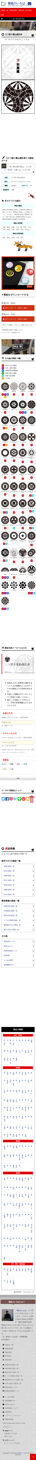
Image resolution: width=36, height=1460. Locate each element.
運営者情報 (9, 1419)
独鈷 (25, 1225)
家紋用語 (21, 10)
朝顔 (13, 1073)
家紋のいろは (16, 3)
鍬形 (4, 1204)
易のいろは (8, 1436)
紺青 (25, 764)
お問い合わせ (10, 1404)
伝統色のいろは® (10, 1433)
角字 (10, 1281)
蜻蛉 (4, 1166)
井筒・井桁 (7, 1272)
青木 (7, 1073)
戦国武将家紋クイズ (10, 951)
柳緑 (5, 769)
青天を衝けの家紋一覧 (11, 930)
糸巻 (16, 1179)
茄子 (7, 1117)
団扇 (19, 1179)
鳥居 (19, 1269)
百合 (7, 1135)
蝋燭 (4, 1258)
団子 (7, 1225)
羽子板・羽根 (31, 1228)
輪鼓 (28, 1246)
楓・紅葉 (13, 1082)
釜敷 (10, 1195)
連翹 (16, 1135)
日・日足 (4, 1042)
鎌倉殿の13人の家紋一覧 (12, 925)
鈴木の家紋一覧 (9, 871)
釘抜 (22, 1195)
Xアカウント (7, 1427)
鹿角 (10, 1156)
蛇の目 (10, 1215)
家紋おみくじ (8, 946)
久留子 (28, 1196)
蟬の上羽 (19, 1157)
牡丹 (13, 1127)
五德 (13, 1204)
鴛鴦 (16, 1146)
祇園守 (13, 1196)
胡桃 (22, 1091)
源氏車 (10, 170)
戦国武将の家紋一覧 (10, 906)
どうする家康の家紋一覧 (12, 920)
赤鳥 (4, 1179)
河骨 (25, 1091)
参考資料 (29, 10)
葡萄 (10, 1127)
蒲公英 (7, 1109)
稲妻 (31, 1041)
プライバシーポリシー (13, 1415)
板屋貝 (4, 1147)
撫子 (13, 1117)
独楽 (22, 1204)
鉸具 (13, 1187)
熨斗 (28, 1225)
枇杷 (4, 1127)
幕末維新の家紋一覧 (10, 911)
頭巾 (13, 1215)
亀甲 (16, 1051)
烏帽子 (22, 1179)
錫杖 (7, 1215)
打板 (16, 1225)
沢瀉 (10, 1081)
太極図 (13, 1282)
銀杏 (25, 1073)
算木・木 (31, 1206)
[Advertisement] (18, 133)
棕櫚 (13, 1100)
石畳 (10, 1269)
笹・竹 (31, 1092)
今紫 (12, 769)
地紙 (10, 1225)
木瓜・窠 (10, 1060)
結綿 (22, 1246)
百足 (16, 1166)
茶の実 (10, 1109)
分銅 (25, 1238)
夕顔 (31, 1127)
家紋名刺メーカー (10, 941)
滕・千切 (13, 1227)
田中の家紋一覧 (9, 880)
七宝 (19, 1051)
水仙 (16, 1100)
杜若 (19, 1081)
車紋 (6, 19)
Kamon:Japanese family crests (14, 1423)
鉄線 (22, 1108)
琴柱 (16, 1204)
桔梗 (4, 1091)
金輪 (28, 1187)
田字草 (25, 1109)
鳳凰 (13, 1166)
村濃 (4, 1059)
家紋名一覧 (4, 10)
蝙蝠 (4, 1156)
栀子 (16, 1091)
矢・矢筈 (25, 1248)
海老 (13, 1146)
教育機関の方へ (9, 965)
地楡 (25, 1135)
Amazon (29, 286)
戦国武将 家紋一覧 (11, 1365)
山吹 (28, 1127)
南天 (16, 1117)
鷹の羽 (22, 1156)
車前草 (7, 1081)
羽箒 (10, 1238)
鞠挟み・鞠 (19, 1248)
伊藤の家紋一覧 (9, 890)
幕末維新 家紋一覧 (11, 1368)
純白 (5, 764)
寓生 (16, 1127)
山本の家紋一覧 (9, 894)
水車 (22, 1269)
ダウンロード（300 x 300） (16, 308)
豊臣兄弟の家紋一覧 (10, 915)
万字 (7, 1281)
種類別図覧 (13, 10)
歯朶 (10, 1100)
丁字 (13, 1108)
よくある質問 (8, 960)
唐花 (10, 1051)
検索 (2, 15)
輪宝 (31, 1246)
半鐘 (31, 1187)
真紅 (18, 764)
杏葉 (19, 1195)
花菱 (25, 1051)
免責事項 (8, 1412)
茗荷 (22, 1127)
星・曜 (10, 1041)
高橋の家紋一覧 (9, 876)
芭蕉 (22, 1117)
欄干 (28, 1269)
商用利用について (11, 1408)
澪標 (25, 1269)
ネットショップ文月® (12, 1443)
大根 (31, 1100)
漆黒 (12, 764)
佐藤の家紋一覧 (9, 866)
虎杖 (22, 1073)
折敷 (28, 1179)
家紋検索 (8, 1360)
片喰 (28, 1081)
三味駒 (4, 1215)
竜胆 (13, 1135)
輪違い (16, 1059)
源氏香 (31, 1270)
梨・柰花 (4, 1119)
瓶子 (31, 1238)
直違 (16, 1269)
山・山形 (13, 1042)
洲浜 (19, 1215)
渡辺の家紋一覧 (9, 885)
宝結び (4, 1226)
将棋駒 (19, 1205)
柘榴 (7, 1100)
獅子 (13, 1156)
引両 (28, 1051)
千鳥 (25, 1156)
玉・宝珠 (31, 1216)
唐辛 (28, 1108)
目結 (7, 1059)
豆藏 (16, 1246)
